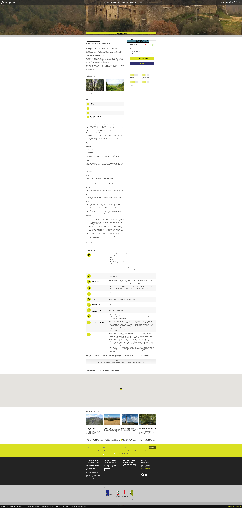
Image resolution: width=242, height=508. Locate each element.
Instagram (146, 474)
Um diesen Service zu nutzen (122, 453)
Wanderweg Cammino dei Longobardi (147, 429)
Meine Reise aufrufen (121, 33)
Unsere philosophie (92, 460)
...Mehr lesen (91, 69)
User (233, 2)
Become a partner (224, 2)
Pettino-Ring (108, 428)
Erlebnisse (103, 2)
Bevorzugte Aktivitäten (237, 2)
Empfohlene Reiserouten (113, 2)
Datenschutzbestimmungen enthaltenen (119, 450)
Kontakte (144, 460)
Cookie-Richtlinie (135, 454)
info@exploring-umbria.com (147, 468)
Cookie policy (140, 503)
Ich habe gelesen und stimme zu (234, 506)
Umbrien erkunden (131, 2)
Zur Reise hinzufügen (142, 58)
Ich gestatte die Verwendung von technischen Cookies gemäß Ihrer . (121, 454)
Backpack (240, 2)
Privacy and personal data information (129, 461)
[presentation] (83, 419)
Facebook (142, 474)
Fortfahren (89, 481)
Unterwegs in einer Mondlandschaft (92, 429)
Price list (132, 48)
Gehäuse (123, 2)
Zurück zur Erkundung (93, 41)
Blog (140, 2)
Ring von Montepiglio (128, 428)
